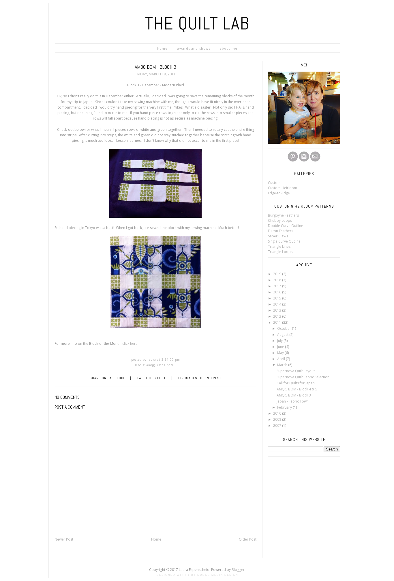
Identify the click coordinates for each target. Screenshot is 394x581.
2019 (277, 273)
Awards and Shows (193, 48)
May (281, 352)
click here (130, 343)
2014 (277, 304)
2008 (277, 419)
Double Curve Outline (285, 225)
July (280, 340)
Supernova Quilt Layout (296, 370)
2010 (277, 413)
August (283, 334)
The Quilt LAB (197, 23)
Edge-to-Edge (279, 193)
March (282, 364)
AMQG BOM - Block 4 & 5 (297, 389)
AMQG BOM (165, 365)
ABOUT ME (228, 48)
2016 (277, 292)
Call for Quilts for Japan (296, 383)
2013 (277, 310)
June (281, 346)
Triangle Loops (280, 251)
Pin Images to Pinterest (199, 378)
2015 (277, 298)
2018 (277, 280)
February (285, 407)
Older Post (247, 539)
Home (156, 539)
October (284, 328)
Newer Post (64, 539)
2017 (277, 286)
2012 (277, 316)
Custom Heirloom (282, 187)
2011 (277, 322)
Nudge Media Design (217, 574)
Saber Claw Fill (279, 236)
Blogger (238, 569)
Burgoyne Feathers (283, 215)
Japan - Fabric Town (293, 401)
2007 (277, 425)
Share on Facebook (107, 378)
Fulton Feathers (280, 230)
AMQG (151, 365)
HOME (162, 48)
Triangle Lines (279, 246)
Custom (274, 182)
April (281, 358)
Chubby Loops (280, 220)
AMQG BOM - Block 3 (294, 395)
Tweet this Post (151, 378)
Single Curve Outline (284, 241)
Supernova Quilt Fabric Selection (303, 377)
